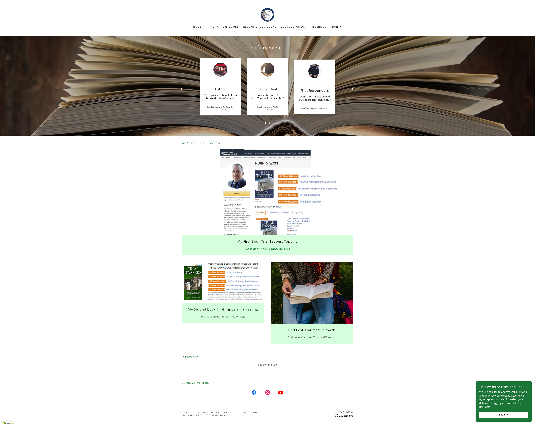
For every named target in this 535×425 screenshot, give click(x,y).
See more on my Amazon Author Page (267, 248)
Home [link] (197, 26)
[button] (336, 27)
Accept (504, 415)
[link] (267, 14)
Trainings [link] (318, 26)
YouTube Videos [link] (293, 26)
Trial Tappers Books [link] (222, 26)
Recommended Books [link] (259, 26)
